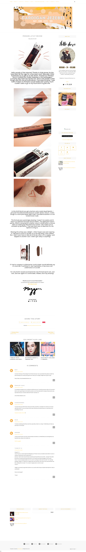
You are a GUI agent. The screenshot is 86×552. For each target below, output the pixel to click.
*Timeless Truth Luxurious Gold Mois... (16, 358)
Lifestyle (21, 1)
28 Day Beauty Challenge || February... (48, 358)
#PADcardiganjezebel (40, 1)
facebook (61, 149)
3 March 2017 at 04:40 (19, 371)
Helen (16, 419)
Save (44, 322)
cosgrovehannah (19, 402)
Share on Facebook (24, 322)
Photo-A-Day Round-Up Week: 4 (69, 167)
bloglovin (73, 149)
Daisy (16, 369)
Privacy (57, 1)
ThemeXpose (20, 548)
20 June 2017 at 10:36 (18, 450)
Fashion (26, 1)
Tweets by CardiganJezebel (67, 139)
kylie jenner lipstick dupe (36, 325)
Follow (67, 81)
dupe (31, 325)
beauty (28, 325)
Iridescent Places (20, 385)
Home (11, 1)
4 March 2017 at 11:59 (19, 434)
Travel (31, 1)
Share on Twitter (36, 322)
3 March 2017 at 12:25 (19, 387)
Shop (47, 1)
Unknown (17, 432)
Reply (54, 380)
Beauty (15, 1)
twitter (67, 149)
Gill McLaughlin (18, 441)
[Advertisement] (67, 120)
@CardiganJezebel (32, 284)
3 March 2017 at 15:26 (19, 404)
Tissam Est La (18, 448)
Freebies (52, 1)
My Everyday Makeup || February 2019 (31, 358)
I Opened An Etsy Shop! (63, 91)
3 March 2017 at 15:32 (19, 421)
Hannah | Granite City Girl (20, 412)
